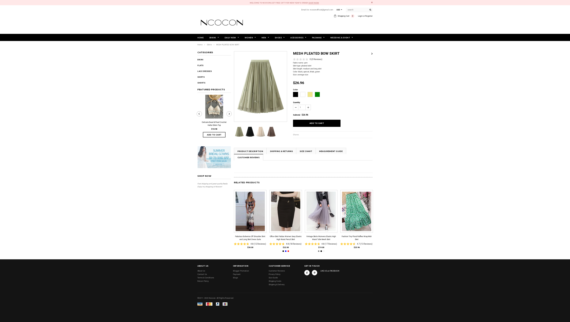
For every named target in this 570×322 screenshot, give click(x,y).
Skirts (209, 45)
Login (360, 16)
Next (372, 54)
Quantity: (296, 102)
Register (369, 16)
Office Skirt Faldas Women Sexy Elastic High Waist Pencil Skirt (286, 237)
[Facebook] (307, 272)
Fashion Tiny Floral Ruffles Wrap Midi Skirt (357, 237)
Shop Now (313, 3)
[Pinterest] (314, 272)
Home (199, 45)
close (372, 2)
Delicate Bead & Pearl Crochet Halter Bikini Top (214, 123)
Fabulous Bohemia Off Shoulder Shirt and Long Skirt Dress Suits (250, 237)
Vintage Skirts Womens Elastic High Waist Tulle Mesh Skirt (321, 237)
